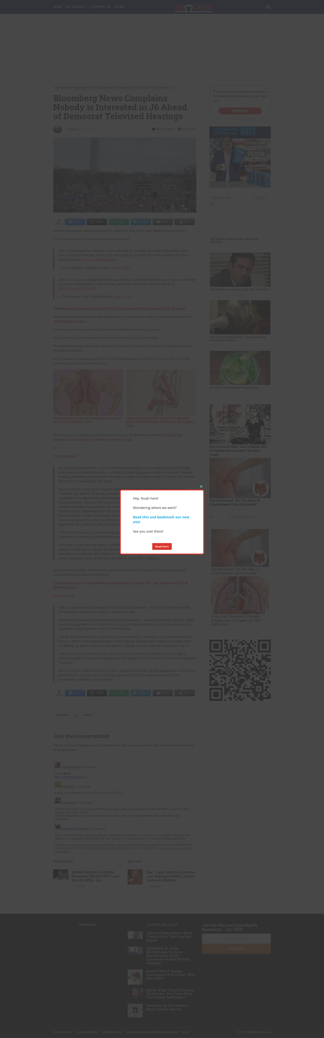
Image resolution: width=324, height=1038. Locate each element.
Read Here (162, 546)
